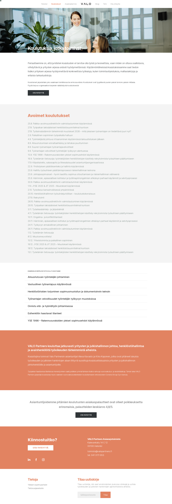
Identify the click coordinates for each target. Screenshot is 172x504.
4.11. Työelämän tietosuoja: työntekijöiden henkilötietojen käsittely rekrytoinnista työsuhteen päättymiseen (80, 213)
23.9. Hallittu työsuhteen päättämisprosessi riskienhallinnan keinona (61, 170)
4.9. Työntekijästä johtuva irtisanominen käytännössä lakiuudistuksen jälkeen (66, 139)
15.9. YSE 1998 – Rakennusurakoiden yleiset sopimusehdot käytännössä (63, 154)
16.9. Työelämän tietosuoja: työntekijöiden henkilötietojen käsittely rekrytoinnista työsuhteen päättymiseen (81, 158)
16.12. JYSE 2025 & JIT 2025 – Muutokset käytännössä (54, 244)
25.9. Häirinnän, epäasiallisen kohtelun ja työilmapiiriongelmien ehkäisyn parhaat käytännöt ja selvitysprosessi (82, 178)
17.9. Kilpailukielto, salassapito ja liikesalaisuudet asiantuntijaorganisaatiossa (66, 162)
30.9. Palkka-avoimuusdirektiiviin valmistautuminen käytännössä (60, 182)
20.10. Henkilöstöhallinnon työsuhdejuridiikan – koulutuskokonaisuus (61, 193)
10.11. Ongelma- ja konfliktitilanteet (45, 217)
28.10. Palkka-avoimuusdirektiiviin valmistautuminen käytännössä (60, 201)
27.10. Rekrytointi (36, 197)
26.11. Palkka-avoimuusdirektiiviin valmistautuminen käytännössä (60, 228)
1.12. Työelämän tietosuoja (41, 232)
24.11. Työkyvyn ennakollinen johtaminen (48, 225)
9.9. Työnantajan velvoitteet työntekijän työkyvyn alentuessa (58, 151)
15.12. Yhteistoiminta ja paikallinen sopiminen (50, 240)
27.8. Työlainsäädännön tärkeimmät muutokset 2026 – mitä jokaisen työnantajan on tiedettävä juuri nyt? (79, 131)
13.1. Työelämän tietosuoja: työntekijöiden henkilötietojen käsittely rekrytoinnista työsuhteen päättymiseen (80, 252)
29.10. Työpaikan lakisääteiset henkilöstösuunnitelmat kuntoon (59, 205)
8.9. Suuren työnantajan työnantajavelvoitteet (50, 147)
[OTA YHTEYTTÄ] (38, 93)
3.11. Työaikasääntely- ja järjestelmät (46, 209)
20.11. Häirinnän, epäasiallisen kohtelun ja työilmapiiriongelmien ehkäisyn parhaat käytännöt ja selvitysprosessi (82, 221)
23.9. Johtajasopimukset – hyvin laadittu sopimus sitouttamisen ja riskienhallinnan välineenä (73, 174)
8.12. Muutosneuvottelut (40, 236)
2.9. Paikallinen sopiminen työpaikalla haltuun (50, 135)
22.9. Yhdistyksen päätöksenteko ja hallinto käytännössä (56, 166)
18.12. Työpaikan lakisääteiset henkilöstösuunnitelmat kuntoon (58, 248)
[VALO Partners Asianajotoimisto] (86, 4)
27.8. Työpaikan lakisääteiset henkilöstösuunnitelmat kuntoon (58, 127)
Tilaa (105, 495)
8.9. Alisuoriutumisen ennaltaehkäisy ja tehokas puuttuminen (58, 143)
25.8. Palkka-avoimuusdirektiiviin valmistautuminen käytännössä (60, 123)
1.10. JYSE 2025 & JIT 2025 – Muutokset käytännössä (54, 186)
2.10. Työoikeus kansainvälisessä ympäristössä (51, 190)
